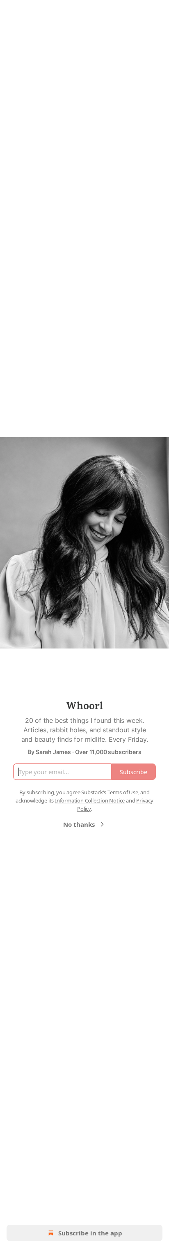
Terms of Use (122, 792)
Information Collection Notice (90, 800)
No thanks (79, 824)
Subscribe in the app (90, 1233)
